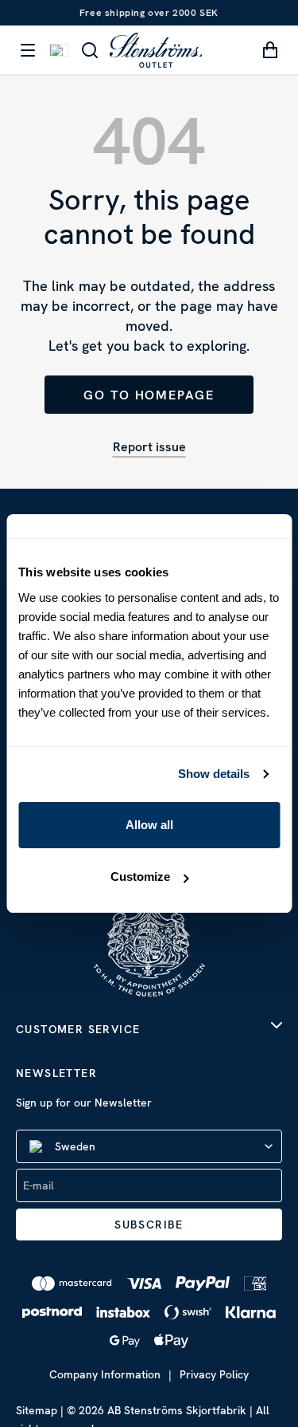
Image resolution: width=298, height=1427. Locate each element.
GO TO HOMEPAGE (149, 395)
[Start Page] (156, 50)
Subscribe (149, 1224)
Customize (140, 876)
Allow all (149, 824)
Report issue (149, 446)
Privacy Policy (214, 1374)
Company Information (105, 1374)
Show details (214, 773)
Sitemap (36, 1410)
